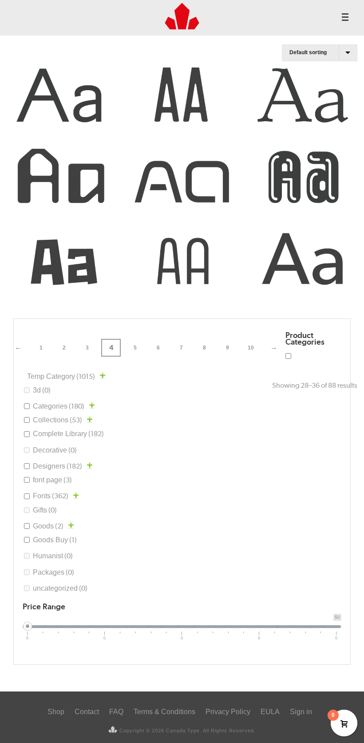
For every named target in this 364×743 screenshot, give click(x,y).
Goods (48, 526)
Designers (57, 466)
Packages (53, 572)
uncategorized (60, 588)
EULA (270, 711)
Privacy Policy (228, 711)
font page (52, 480)
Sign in (301, 711)
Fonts (50, 496)
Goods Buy (55, 540)
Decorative (55, 450)
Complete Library (68, 433)
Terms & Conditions (164, 711)
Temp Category (61, 376)
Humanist (53, 556)
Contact (87, 711)
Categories (58, 406)
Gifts (45, 510)
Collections (57, 420)
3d (42, 390)
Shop (55, 711)
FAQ (116, 711)
